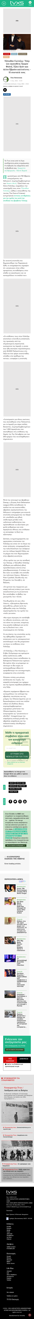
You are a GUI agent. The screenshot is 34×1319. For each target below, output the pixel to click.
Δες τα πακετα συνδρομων (14, 1049)
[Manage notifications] (29, 1315)
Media (8, 1230)
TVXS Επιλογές (13, 1299)
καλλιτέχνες (13, 786)
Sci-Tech (9, 1237)
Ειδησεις (7, 54)
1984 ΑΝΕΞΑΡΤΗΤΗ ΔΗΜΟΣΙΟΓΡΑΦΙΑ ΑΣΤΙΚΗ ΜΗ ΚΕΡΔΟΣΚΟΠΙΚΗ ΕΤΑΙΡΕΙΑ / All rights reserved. (17, 1310)
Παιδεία (9, 1278)
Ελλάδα (9, 1226)
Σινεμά (9, 1256)
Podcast (9, 1239)
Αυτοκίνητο (10, 1276)
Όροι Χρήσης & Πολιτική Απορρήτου (17, 1214)
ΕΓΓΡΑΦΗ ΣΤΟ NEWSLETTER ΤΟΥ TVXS (17, 755)
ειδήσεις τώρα (20, 783)
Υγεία (8, 1232)
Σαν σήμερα (10, 1292)
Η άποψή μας (11, 1248)
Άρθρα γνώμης (11, 1247)
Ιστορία (10, 1288)
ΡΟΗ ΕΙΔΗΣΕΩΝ (10, 1060)
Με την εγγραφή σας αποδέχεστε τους (17, 762)
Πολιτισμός (11, 1254)
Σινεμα (6, 57)
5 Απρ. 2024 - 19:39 (16, 81)
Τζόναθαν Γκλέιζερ (15, 788)
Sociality (22, 1315)
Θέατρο (9, 1258)
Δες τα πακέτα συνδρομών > (16, 845)
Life (8, 1273)
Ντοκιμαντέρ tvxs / (11, 1127)
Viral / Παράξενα (12, 1274)
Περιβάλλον (10, 1235)
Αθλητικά (9, 1233)
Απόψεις (10, 1244)
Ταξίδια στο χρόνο (12, 1296)
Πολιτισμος (22, 54)
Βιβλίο (8, 1261)
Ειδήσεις (10, 1224)
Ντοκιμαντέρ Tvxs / (13, 1088)
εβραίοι (12, 783)
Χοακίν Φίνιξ (12, 183)
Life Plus (10, 1268)
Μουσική (9, 1260)
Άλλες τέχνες (11, 1263)
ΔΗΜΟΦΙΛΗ (23, 1059)
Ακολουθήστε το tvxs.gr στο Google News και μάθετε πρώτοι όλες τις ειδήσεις (16, 774)
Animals (9, 1271)
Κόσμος (9, 1228)
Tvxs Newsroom (16, 78)
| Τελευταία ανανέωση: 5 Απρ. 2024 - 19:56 (16, 84)
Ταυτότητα (9, 1210)
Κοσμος (14, 54)
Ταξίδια (9, 1280)
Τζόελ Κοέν (22, 786)
